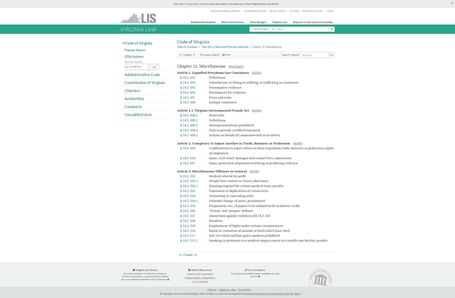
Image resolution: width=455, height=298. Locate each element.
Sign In (297, 293)
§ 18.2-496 (187, 92)
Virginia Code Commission (200, 274)
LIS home (294, 11)
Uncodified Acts (138, 114)
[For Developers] (259, 276)
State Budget (258, 22)
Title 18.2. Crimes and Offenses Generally (224, 46)
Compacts (133, 106)
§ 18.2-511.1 (189, 240)
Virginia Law (279, 22)
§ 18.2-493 (187, 77)
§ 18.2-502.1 (189, 181)
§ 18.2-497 (187, 97)
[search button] (332, 29)
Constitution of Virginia (145, 82)
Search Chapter (290, 54)
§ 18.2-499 (187, 148)
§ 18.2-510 (187, 230)
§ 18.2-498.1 (189, 115)
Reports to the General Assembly (313, 22)
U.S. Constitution (200, 281)
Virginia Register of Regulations (200, 277)
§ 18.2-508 (187, 220)
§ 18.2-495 (187, 87)
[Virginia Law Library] (168, 279)
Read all (256, 73)
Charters (132, 90)
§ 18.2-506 (187, 211)
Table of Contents (187, 46)
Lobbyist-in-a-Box (227, 290)
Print (227, 54)
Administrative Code (142, 74)
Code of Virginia (138, 43)
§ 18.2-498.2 (189, 120)
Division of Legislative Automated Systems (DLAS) (269, 293)
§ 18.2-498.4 (189, 130)
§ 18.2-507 (187, 215)
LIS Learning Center (195, 3)
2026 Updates (134, 56)
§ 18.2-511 (187, 235)
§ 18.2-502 (187, 176)
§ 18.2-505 (187, 206)
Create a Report (211, 54)
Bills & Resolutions (232, 22)
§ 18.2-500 (187, 158)
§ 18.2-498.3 (189, 125)
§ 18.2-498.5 (189, 135)
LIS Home (211, 290)
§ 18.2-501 (187, 163)
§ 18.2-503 (187, 191)
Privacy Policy (278, 11)
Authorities (134, 98)
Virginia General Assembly (225, 11)
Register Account (313, 11)
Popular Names (135, 50)
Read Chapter (235, 66)
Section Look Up (133, 62)
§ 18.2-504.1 (189, 201)
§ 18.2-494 (187, 82)
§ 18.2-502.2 (189, 186)
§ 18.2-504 (187, 196)
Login (330, 11)
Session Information (203, 22)
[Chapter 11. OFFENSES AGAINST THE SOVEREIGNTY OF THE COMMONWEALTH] (181, 54)
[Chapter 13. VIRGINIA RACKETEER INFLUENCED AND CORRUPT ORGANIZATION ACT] (194, 54)
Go (331, 54)
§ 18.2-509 (187, 225)
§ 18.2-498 (187, 102)
